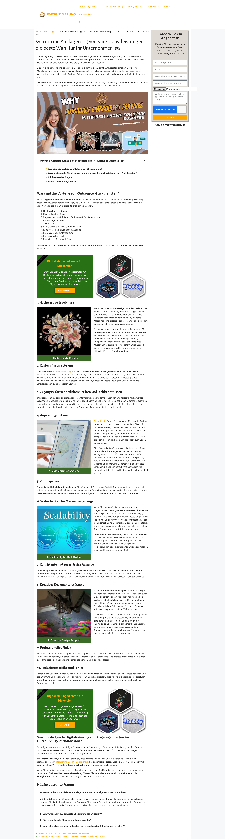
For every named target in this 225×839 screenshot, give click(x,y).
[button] (145, 161)
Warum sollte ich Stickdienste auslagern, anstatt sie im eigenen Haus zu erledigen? (85, 792)
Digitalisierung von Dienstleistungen (71, 762)
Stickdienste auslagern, (64, 371)
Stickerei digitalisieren (88, 6)
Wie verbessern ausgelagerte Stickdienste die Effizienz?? (72, 814)
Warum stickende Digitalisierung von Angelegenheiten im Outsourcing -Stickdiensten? (92, 173)
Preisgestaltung (135, 6)
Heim (38, 31)
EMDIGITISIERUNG (61, 14)
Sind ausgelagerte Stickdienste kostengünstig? (67, 820)
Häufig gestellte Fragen (60, 177)
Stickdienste (100, 421)
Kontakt (167, 6)
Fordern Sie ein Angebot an (62, 181)
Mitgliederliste (85, 14)
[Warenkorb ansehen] (79, 22)
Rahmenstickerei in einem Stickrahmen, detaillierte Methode (64, 834)
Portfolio (152, 6)
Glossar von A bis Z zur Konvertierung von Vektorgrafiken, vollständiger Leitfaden (73, 836)
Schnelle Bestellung (113, 6)
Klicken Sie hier (65, 290)
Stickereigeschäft (52, 31)
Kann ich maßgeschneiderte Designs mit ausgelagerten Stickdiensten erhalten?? (84, 826)
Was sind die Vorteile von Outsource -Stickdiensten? (75, 169)
